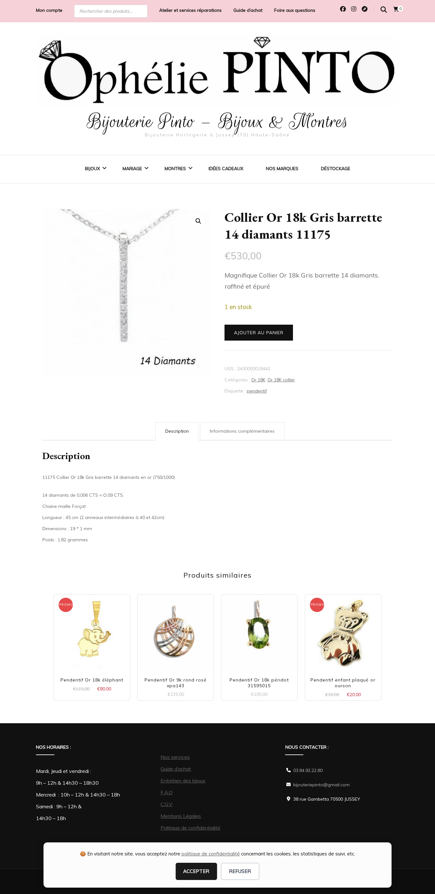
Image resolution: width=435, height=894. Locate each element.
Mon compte (49, 10)
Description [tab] (177, 431)
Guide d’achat (247, 10)
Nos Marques (282, 168)
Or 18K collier (281, 380)
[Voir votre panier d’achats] (396, 9)
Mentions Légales (180, 816)
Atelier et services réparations (190, 10)
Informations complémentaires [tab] (242, 431)
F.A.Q (166, 792)
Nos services (175, 757)
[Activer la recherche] (384, 9)
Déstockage (335, 168)
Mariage (132, 168)
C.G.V (166, 804)
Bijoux (92, 168)
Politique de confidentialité (190, 828)
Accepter (196, 871)
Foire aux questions (294, 10)
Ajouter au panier (258, 332)
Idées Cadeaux (226, 168)
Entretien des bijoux (182, 780)
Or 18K (258, 380)
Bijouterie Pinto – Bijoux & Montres (217, 121)
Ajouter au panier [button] (91, 630)
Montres (175, 168)
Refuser (240, 871)
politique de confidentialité (211, 854)
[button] (198, 221)
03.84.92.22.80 (308, 770)
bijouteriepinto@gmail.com (321, 785)
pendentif (257, 391)
